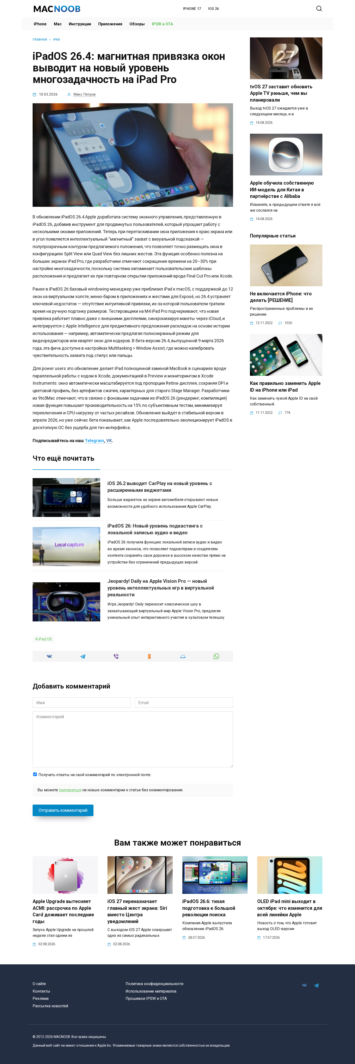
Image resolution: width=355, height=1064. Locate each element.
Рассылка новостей (50, 1006)
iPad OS (45, 639)
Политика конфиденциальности (154, 983)
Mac (58, 24)
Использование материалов (151, 991)
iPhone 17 (192, 9)
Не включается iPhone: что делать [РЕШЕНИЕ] (281, 297)
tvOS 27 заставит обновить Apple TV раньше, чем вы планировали (281, 93)
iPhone (40, 24)
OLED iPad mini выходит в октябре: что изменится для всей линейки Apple (289, 908)
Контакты (41, 991)
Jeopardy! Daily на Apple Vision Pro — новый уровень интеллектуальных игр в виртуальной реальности (160, 588)
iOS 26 (213, 9)
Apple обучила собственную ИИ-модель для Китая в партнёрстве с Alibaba (282, 189)
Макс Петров (84, 94)
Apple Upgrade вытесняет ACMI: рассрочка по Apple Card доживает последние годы (63, 911)
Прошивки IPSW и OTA (146, 998)
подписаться (70, 790)
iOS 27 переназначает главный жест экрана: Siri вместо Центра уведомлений (137, 911)
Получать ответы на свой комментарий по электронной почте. (94, 774)
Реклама (41, 998)
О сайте (39, 983)
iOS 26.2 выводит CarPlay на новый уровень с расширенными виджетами (159, 486)
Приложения (110, 24)
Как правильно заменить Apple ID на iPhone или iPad (285, 387)
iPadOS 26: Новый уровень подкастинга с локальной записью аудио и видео (155, 529)
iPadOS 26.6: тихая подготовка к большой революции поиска (208, 908)
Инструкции (80, 24)
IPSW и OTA (162, 24)
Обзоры (137, 24)
